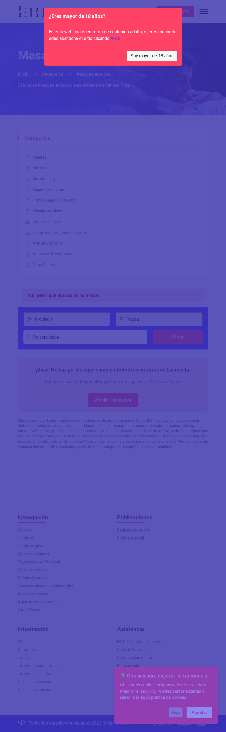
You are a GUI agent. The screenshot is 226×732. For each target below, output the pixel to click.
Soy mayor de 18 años (152, 55)
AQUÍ (115, 38)
